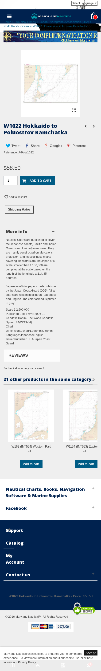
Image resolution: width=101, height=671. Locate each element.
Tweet (15, 146)
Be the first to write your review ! (24, 368)
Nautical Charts (26, 22)
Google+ (55, 146)
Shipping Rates (19, 209)
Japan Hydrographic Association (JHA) (64, 22)
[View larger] (73, 110)
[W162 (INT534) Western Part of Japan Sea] (31, 416)
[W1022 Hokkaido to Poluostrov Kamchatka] (50, 114)
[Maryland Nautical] (52, 16)
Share (35, 146)
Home (7, 22)
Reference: (11, 152)
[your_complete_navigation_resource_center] (50, 36)
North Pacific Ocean (16, 26)
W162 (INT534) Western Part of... (31, 449)
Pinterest (79, 146)
